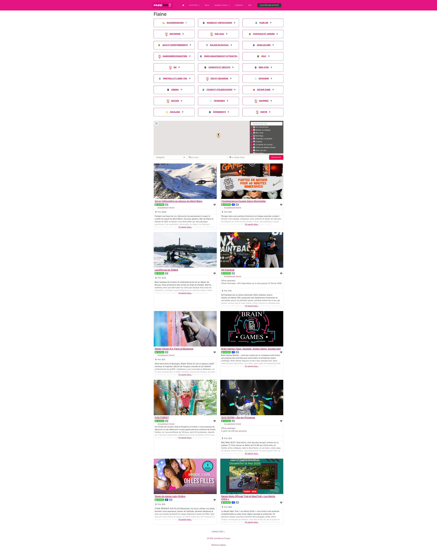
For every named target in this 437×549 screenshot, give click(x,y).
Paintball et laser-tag (175, 78)
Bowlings (264, 78)
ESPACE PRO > (218, 531)
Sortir (263, 112)
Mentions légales (218, 545)
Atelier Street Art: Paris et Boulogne (174, 348)
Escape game (263, 89)
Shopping (263, 101)
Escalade (175, 112)
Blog (207, 5)
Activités (193, 5)
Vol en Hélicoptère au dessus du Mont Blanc (178, 201)
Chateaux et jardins (264, 34)
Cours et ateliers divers (219, 89)
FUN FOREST (162, 417)
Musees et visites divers (219, 23)
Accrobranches (175, 23)
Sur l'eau (219, 34)
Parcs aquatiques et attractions (221, 56)
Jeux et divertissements (175, 45)
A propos (239, 5)
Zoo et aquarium (219, 78)
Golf (263, 56)
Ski (175, 67)
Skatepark (175, 34)
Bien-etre (264, 67)
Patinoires (219, 101)
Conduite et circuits (219, 67)
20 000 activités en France (218, 538)
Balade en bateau (219, 45)
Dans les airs (264, 45)
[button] (218, 135)
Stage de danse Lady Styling (170, 496)
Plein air (263, 23)
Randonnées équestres (175, 56)
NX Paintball (227, 270)
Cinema (175, 89)
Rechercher (277, 157)
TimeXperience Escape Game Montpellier (243, 201)
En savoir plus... (185, 227)
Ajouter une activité (269, 5)
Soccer (175, 101)
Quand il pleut (220, 5)
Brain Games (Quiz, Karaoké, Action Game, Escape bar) (251, 348)
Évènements (219, 112)
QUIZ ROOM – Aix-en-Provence (238, 417)
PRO (250, 5)
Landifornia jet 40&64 (166, 270)
